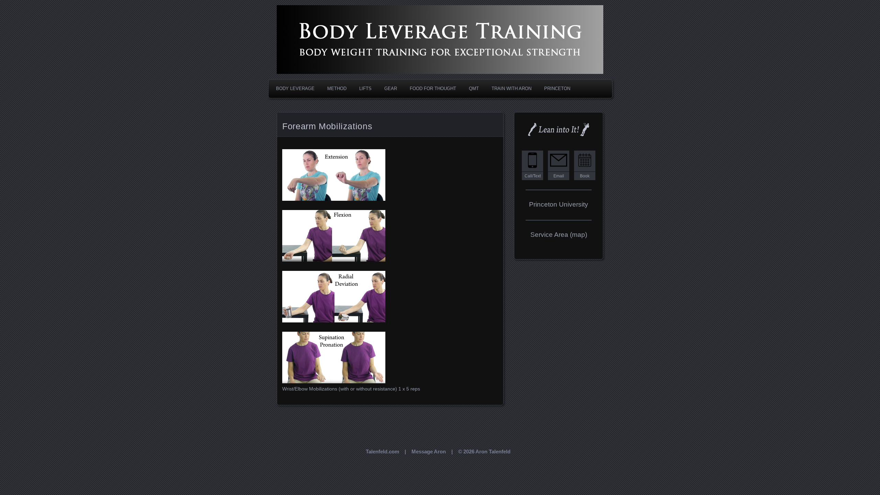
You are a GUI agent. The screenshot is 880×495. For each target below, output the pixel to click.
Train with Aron (511, 88)
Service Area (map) (558, 234)
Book (585, 176)
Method (336, 88)
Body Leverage (295, 88)
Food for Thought (433, 88)
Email (558, 176)
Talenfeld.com (382, 451)
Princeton (557, 88)
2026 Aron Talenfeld (486, 451)
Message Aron (428, 451)
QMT (474, 88)
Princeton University (558, 204)
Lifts (365, 88)
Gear (390, 88)
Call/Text (533, 176)
